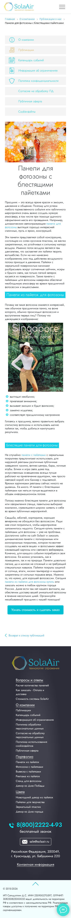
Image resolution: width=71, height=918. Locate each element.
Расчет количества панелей (32, 685)
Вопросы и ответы (29, 680)
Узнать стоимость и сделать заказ (35, 609)
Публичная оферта (30, 101)
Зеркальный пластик (28, 807)
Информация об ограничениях (38, 70)
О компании (26, 40)
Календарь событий (31, 60)
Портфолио (24, 756)
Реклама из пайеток (28, 776)
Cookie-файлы (27, 111)
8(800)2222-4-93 (39, 824)
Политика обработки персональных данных (30, 726)
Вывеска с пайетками (28, 771)
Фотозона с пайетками (29, 767)
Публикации (26, 50)
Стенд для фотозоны (28, 781)
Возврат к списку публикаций (26, 635)
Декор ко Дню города (29, 812)
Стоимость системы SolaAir (32, 699)
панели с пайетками (33, 455)
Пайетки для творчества (30, 802)
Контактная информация (35, 864)
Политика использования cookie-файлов (31, 744)
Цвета (20, 791)
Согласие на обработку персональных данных (30, 735)
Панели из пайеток (27, 762)
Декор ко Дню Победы (30, 786)
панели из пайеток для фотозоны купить (29, 582)
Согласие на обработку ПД (36, 91)
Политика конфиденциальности (38, 81)
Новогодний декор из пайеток (34, 797)
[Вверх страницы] (35, 884)
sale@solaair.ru (39, 841)
